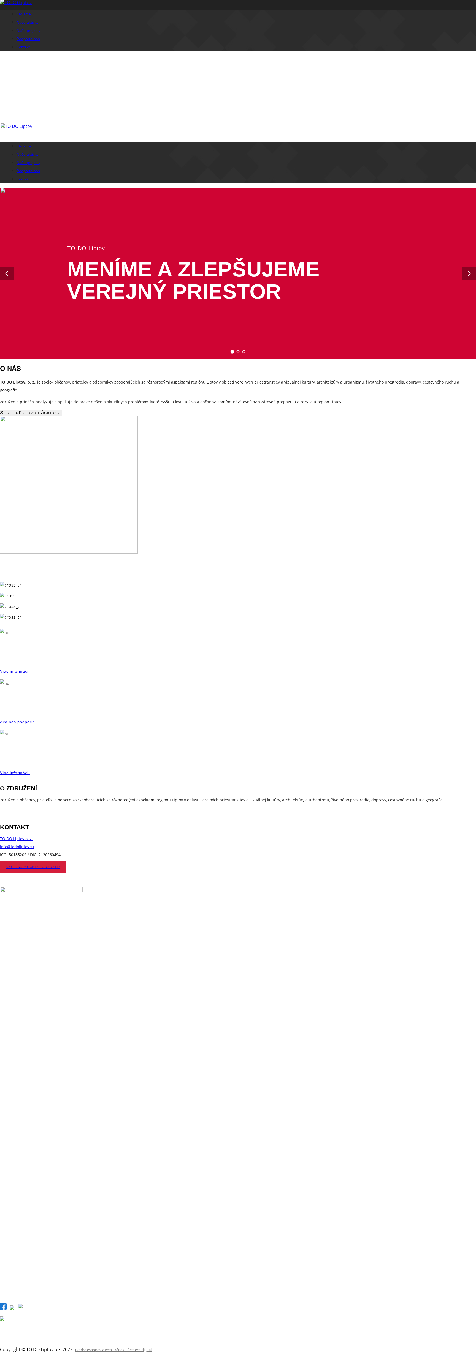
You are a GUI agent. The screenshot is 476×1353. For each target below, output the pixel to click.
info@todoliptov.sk (17, 846)
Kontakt (23, 47)
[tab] (232, 352)
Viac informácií (15, 671)
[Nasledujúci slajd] (469, 273)
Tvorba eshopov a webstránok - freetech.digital (113, 1349)
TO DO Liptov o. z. (16, 838)
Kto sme (24, 14)
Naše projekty (28, 30)
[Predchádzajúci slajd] (7, 273)
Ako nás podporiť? (18, 722)
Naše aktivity (28, 22)
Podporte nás (28, 39)
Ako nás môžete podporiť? (33, 867)
